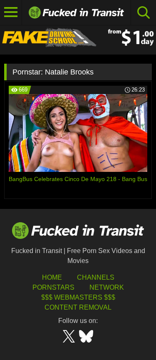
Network (106, 287)
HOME (52, 277)
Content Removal (78, 307)
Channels (95, 277)
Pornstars (53, 287)
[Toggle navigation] (11, 12)
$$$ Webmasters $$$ (78, 297)
